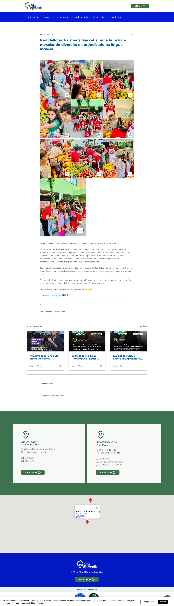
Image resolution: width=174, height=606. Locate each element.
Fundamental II (81, 17)
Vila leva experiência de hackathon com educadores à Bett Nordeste (44, 357)
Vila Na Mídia (98, 17)
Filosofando (115, 17)
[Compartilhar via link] (41, 304)
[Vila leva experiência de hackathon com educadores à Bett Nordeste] (45, 341)
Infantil (47, 17)
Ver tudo (143, 326)
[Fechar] (170, 601)
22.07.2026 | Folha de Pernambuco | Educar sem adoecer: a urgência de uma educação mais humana (86, 357)
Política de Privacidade (38, 603)
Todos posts (33, 17)
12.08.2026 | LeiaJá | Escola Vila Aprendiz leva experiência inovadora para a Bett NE (128, 357)
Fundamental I (62, 17)
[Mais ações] (132, 34)
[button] (140, 6)
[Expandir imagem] (55, 79)
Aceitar (163, 601)
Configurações (148, 601)
